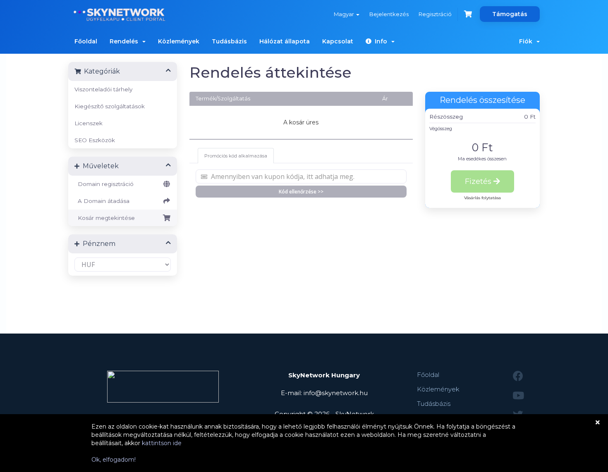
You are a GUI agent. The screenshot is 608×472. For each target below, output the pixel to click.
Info (380, 41)
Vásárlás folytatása (482, 197)
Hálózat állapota (284, 41)
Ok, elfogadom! (113, 459)
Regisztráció (435, 14)
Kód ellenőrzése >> (301, 191)
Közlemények (178, 41)
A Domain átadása (101, 201)
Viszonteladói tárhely (103, 89)
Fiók (527, 41)
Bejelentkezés (389, 14)
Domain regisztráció (104, 184)
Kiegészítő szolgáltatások (109, 106)
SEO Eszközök (94, 140)
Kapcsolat (337, 41)
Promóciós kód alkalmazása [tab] (235, 156)
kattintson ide (162, 443)
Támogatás (509, 14)
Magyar (344, 14)
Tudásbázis (229, 41)
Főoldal (85, 41)
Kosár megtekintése (104, 218)
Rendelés (125, 41)
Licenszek (88, 123)
